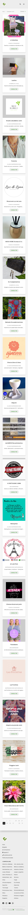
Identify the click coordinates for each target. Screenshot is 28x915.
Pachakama (14, 644)
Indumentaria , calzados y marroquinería (12, 877)
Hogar (15, 880)
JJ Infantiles (14, 40)
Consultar (14, 49)
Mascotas (16, 885)
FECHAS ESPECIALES (19, 890)
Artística (16, 898)
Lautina (14, 80)
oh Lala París (14, 564)
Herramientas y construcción (9, 869)
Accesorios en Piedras (19, 893)
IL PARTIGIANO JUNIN (14, 483)
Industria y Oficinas (18, 869)
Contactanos (6, 849)
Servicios (16, 877)
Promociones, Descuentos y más (10, 890)
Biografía (4, 847)
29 (7, 823)
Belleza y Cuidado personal (20, 866)
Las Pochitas (14, 685)
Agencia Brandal (20, 909)
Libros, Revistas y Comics (8, 874)
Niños (3, 893)
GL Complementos (14, 282)
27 (22, 821)
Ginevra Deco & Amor (14, 362)
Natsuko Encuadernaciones (14, 322)
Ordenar (22, 11)
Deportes (4, 885)
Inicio (3, 11)
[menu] (24, 4)
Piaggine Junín (14, 765)
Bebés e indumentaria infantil (9, 866)
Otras (3, 880)
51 (22, 823)
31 (13, 823)
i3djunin (14, 403)
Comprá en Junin (10, 11)
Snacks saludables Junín (14, 121)
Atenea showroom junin (14, 604)
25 (16, 821)
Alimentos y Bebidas (7, 864)
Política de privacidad (7, 857)
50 (19, 823)
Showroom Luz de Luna (14, 201)
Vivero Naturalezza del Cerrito (14, 806)
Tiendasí (10, 909)
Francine (14, 161)
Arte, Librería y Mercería (20, 864)
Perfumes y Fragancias (19, 895)
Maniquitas (14, 524)
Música (16, 874)
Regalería (4, 898)
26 (19, 821)
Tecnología (5, 887)
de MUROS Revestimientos (14, 443)
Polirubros (4, 895)
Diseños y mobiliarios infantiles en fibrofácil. (15, 45)
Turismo (16, 887)
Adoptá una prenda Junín (14, 725)
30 (10, 823)
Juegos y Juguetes (18, 872)
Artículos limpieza (6, 882)
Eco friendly (17, 882)
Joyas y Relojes (6, 872)
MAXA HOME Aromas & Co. (14, 241)
